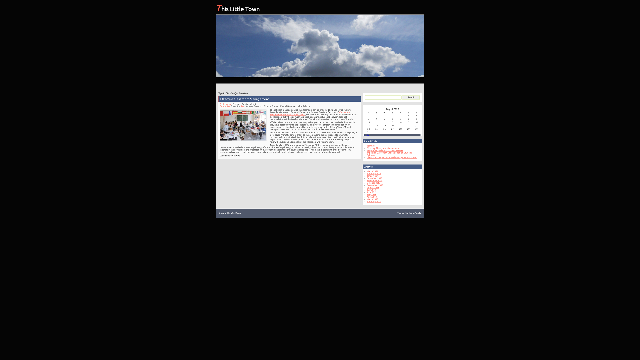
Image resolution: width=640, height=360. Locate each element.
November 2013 (374, 180)
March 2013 (372, 199)
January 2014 (373, 176)
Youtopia (371, 145)
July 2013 (371, 190)
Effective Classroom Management (244, 99)
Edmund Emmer (271, 106)
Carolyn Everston (254, 106)
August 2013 (373, 187)
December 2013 (374, 178)
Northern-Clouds (413, 213)
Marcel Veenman (288, 106)
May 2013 (371, 194)
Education (235, 106)
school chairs (304, 106)
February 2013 (374, 201)
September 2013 (375, 185)
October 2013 (373, 183)
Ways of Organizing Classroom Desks (385, 150)
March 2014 (372, 171)
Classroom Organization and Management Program (392, 157)
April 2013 (372, 197)
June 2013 (371, 192)
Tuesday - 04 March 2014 (244, 104)
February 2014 (374, 173)
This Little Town (238, 8)
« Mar (367, 135)
